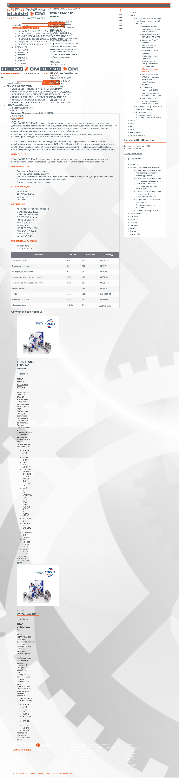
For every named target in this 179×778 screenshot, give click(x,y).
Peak (132, 126)
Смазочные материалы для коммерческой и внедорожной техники (148, 194)
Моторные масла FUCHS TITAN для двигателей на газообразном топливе (150, 79)
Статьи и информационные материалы (82, 759)
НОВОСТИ (131, 753)
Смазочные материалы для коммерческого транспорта (89, 747)
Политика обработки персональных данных (84, 762)
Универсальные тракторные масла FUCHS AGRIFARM (150, 101)
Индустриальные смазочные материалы (82, 750)
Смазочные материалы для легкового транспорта (87, 744)
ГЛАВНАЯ (130, 744)
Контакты (134, 216)
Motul (132, 123)
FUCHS (133, 16)
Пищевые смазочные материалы (79, 753)
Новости (134, 219)
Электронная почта (21, 764)
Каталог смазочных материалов (144, 167)
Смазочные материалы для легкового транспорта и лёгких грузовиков (148, 172)
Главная (134, 164)
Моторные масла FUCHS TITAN (36, 9)
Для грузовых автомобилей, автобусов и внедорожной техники (149, 21)
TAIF (132, 129)
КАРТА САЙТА (132, 765)
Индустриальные (144, 112)
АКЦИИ (129, 762)
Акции (133, 228)
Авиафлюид (135, 132)
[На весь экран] (120, 20)
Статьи (133, 231)
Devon (133, 13)
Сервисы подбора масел (147, 210)
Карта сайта (135, 234)
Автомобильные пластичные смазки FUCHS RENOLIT (151, 29)
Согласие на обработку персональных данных (85, 765)
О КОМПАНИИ (132, 747)
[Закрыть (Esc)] (120, 14)
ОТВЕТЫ (130, 756)
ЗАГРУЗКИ (130, 759)
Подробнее (22, 374)
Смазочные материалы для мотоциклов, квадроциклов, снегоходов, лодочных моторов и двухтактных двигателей (148, 183)
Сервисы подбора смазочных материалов (83, 756)
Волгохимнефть (137, 135)
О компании (135, 213)
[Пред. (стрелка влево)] (120, 25)
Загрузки (134, 225)
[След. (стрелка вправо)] (120, 28)
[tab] (68, 115)
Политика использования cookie (79, 768)
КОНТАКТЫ (131, 750)
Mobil (132, 120)
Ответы (133, 222)
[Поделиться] (120, 17)
